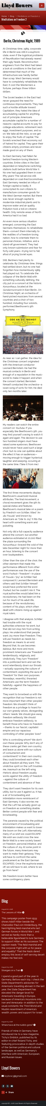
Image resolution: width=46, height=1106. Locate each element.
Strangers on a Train (11, 970)
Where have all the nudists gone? (17, 1025)
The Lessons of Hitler (12, 912)
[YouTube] (12, 1086)
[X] (7, 1086)
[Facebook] (3, 1086)
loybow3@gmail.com (15, 1076)
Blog (12, 16)
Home (4, 16)
